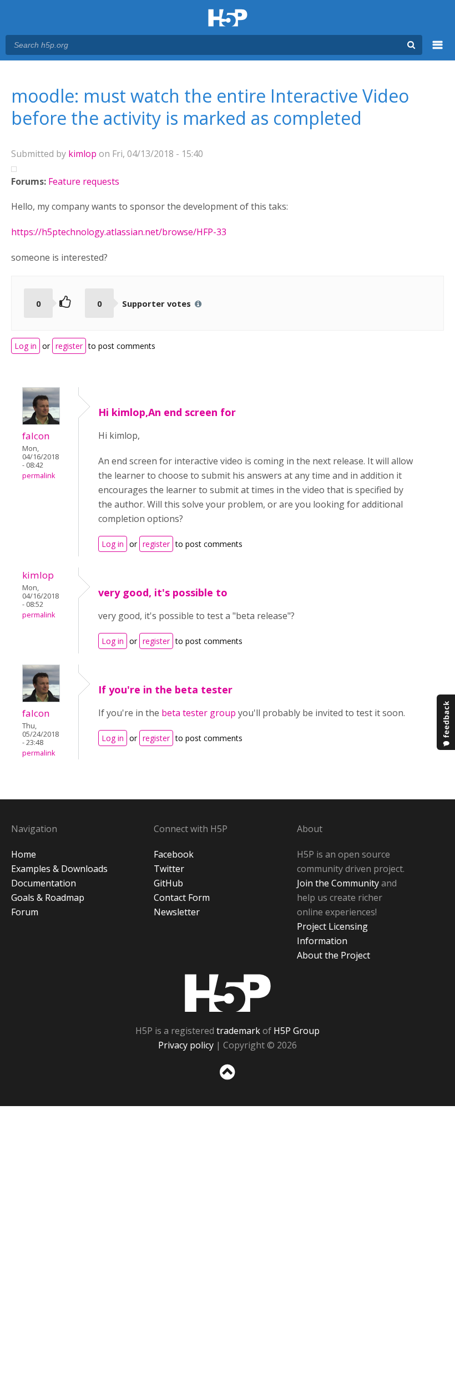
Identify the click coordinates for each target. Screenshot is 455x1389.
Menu (437, 51)
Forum (24, 912)
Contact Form (182, 897)
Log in (25, 346)
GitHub (168, 883)
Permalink (38, 475)
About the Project (333, 955)
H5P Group (297, 1031)
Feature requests (83, 181)
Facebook (174, 854)
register (69, 346)
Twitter (169, 869)
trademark (238, 1031)
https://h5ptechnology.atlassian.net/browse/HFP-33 (118, 232)
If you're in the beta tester (165, 689)
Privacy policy (186, 1045)
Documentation (43, 883)
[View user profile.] (41, 421)
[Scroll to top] (227, 1082)
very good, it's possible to (163, 592)
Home (23, 854)
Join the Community (338, 883)
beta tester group (198, 713)
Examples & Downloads (59, 869)
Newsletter (177, 912)
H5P (227, 993)
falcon (36, 435)
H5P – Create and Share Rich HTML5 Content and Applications (228, 18)
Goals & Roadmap (47, 897)
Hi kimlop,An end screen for (167, 412)
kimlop (82, 154)
